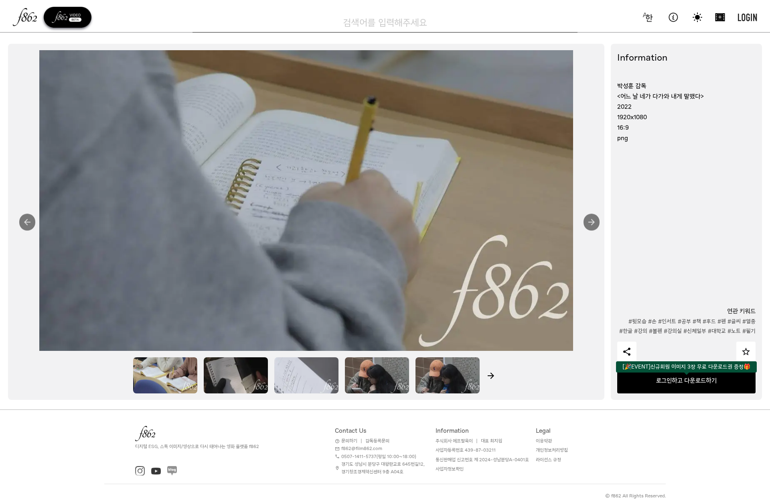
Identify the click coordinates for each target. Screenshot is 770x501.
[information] (673, 17)
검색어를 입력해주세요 (385, 22)
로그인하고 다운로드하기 (686, 380)
